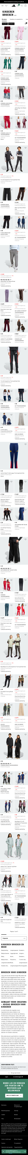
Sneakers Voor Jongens (22, 950)
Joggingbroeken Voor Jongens (14, 953)
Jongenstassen (23, 962)
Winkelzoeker (17, 1118)
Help (2, 1118)
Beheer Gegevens (18, 1139)
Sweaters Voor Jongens (22, 957)
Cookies (3, 1143)
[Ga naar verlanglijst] (6, 5)
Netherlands (16, 1152)
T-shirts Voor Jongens (22, 960)
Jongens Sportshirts (22, 953)
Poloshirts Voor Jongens (14, 960)
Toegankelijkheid (18, 1147)
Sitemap (16, 1110)
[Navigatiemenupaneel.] (2, 5)
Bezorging (3, 1105)
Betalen (16, 1114)
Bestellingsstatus (5, 1110)
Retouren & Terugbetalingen (18, 1106)
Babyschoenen (5, 953)
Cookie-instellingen (6, 1139)
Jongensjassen (14, 950)
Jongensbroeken (5, 962)
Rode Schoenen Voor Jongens (14, 963)
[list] (14, 19)
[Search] (22, 5)
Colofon (3, 1114)
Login (6, 1076)
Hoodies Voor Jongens (4, 966)
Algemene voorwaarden (7, 1147)
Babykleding (4, 950)
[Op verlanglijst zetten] (11, 29)
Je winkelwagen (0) (18, 1076)
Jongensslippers (14, 965)
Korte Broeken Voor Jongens (14, 957)
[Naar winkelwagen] (25, 5)
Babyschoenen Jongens (5, 960)
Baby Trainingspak (4, 957)
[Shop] (13, 6)
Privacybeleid (17, 1143)
